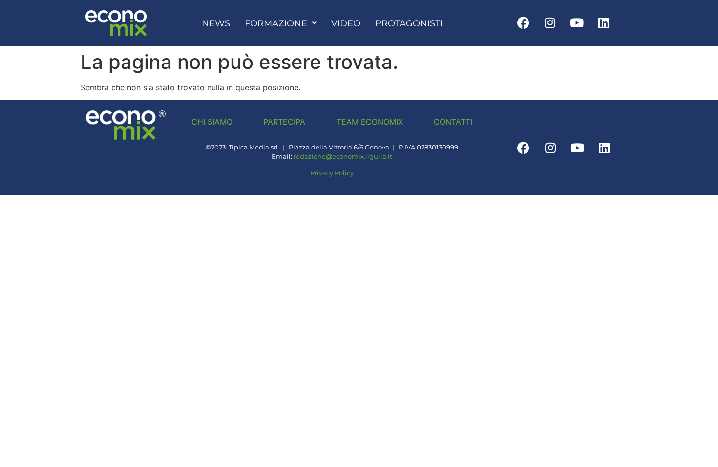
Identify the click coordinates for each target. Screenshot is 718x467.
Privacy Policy (332, 173)
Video (345, 23)
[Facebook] (523, 22)
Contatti (453, 122)
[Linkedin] (603, 22)
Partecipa (284, 122)
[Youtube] (577, 22)
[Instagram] (550, 22)
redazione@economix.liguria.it (343, 156)
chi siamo (211, 122)
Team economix (370, 122)
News (216, 23)
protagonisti (409, 23)
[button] (280, 23)
